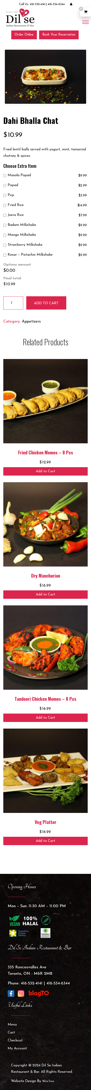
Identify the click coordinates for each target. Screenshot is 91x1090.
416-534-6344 (56, 4)
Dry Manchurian (45, 575)
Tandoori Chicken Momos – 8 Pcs (45, 698)
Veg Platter (45, 821)
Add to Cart (45, 471)
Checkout (15, 1040)
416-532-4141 (37, 4)
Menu (12, 1024)
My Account (17, 1048)
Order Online (24, 34)
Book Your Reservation (58, 34)
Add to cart (46, 303)
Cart (11, 1032)
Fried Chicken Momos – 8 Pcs (45, 452)
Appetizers (31, 322)
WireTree (48, 1081)
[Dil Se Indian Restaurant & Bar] (19, 17)
